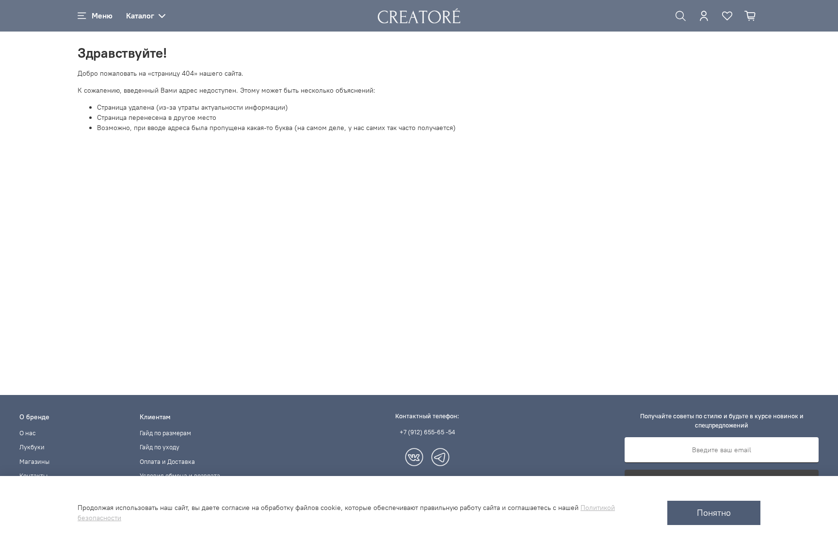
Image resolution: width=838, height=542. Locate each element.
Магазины (34, 461)
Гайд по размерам (165, 433)
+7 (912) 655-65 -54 (427, 432)
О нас (27, 433)
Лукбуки (32, 447)
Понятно (714, 513)
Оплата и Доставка (167, 461)
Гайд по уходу (159, 447)
